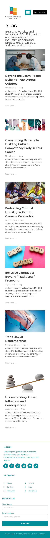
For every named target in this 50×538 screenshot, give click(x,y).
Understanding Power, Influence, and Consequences (21, 401)
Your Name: (7, 504)
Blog (21, 88)
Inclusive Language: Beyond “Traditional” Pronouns (20, 276)
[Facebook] (5, 465)
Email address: (8, 513)
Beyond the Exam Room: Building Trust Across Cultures (23, 79)
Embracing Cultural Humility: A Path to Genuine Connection (20, 212)
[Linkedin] (23, 465)
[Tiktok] (35, 465)
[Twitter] (11, 465)
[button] (28, 12)
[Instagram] (17, 465)
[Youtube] (29, 465)
